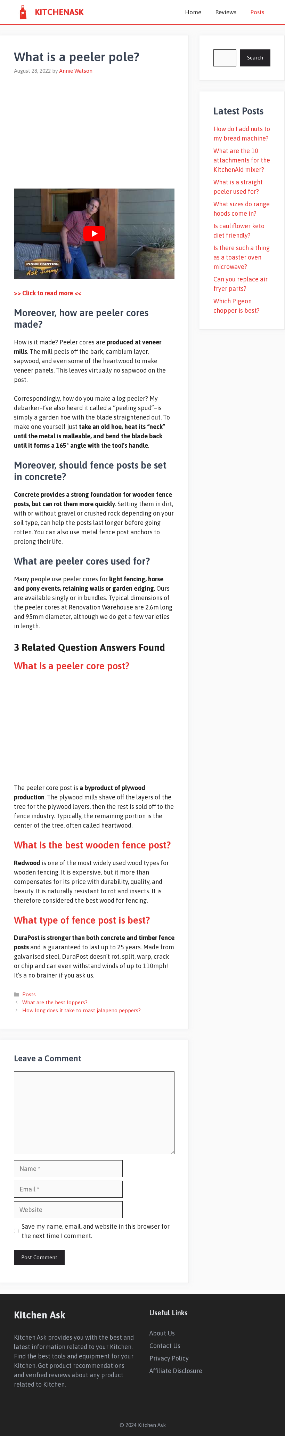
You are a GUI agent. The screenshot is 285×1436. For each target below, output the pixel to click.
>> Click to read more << (47, 293)
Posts (257, 12)
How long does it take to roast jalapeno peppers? (81, 1010)
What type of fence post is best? (82, 920)
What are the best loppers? (55, 1002)
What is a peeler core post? (71, 665)
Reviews (225, 12)
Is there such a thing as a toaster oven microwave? (241, 257)
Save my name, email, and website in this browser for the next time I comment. (96, 1231)
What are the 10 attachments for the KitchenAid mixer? (241, 160)
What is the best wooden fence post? (92, 845)
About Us (162, 1333)
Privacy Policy (169, 1358)
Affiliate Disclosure (175, 1370)
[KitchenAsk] (22, 12)
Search (255, 58)
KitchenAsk (59, 12)
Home (193, 12)
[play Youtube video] (94, 234)
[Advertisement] (94, 127)
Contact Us (164, 1345)
